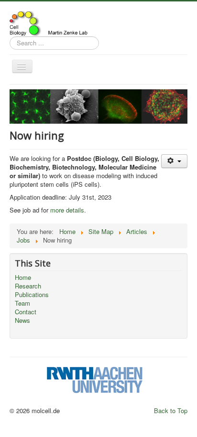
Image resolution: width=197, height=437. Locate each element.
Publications (32, 294)
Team (22, 303)
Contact (25, 312)
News (22, 320)
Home (23, 277)
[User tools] (174, 161)
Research (28, 286)
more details (67, 209)
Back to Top (170, 410)
